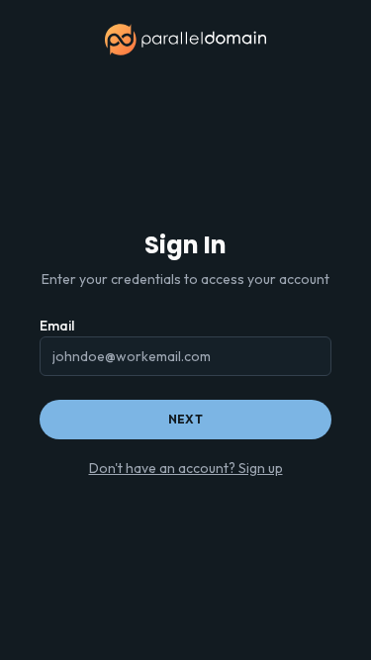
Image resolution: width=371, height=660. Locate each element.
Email (57, 325)
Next (185, 419)
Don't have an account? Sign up (186, 468)
